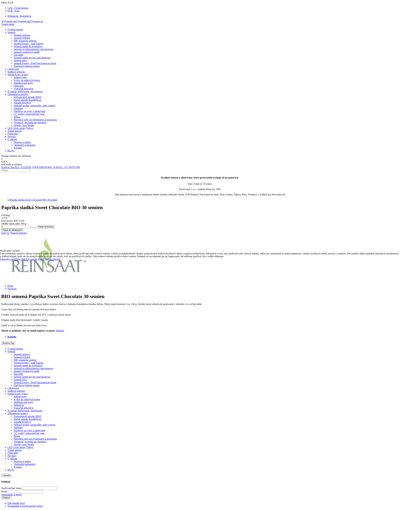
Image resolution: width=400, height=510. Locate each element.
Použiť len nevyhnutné (49, 259)
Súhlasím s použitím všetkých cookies (18, 259)
